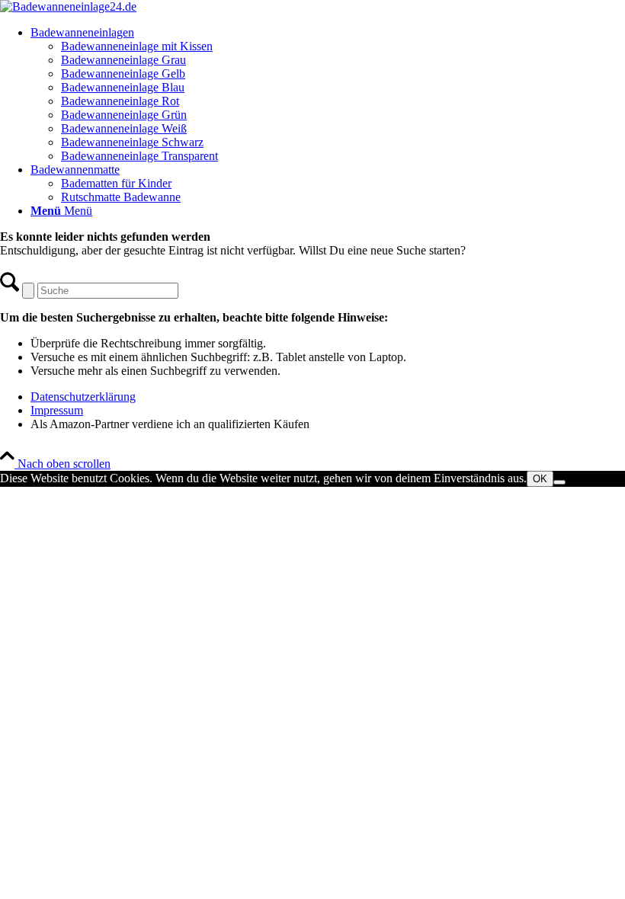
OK (540, 479)
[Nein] (559, 482)
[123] (68, 6)
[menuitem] (327, 94)
